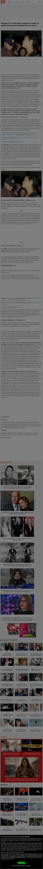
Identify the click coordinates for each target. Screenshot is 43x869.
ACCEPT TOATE (21, 862)
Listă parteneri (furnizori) (5, 859)
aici (30, 847)
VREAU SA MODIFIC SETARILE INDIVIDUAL (21, 865)
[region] (21, 852)
